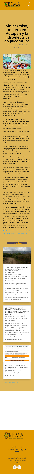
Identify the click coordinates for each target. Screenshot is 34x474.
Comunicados (9, 318)
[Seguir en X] (19, 467)
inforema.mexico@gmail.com (17, 450)
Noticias (16, 278)
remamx (12, 45)
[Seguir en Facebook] (15, 467)
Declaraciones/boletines (12, 276)
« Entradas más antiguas (10, 383)
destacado (24, 276)
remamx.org (11, 316)
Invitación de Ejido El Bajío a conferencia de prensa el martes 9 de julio (16, 367)
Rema (12, 281)
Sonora (12, 375)
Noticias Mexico (10, 320)
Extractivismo (9, 278)
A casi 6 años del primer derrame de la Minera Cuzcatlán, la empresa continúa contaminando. (16, 270)
